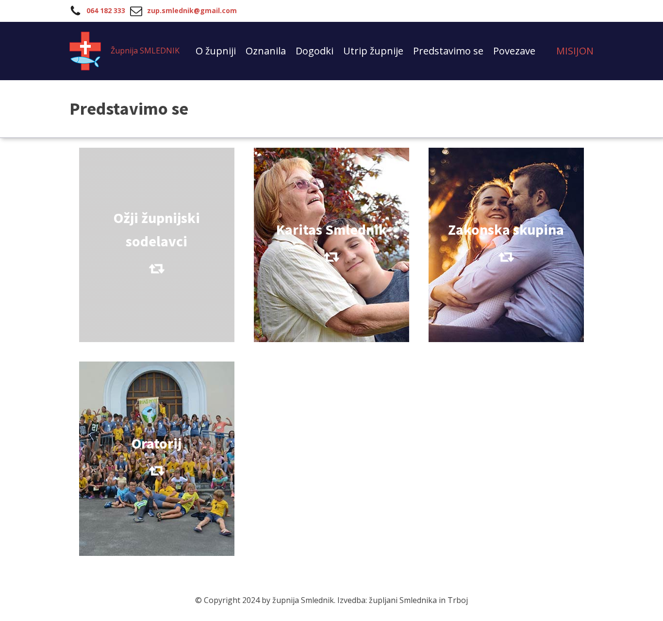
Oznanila (266, 50)
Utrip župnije (373, 50)
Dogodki (314, 50)
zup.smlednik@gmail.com (192, 10)
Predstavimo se (448, 50)
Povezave (514, 50)
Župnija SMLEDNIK (145, 50)
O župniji (216, 50)
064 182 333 (105, 10)
